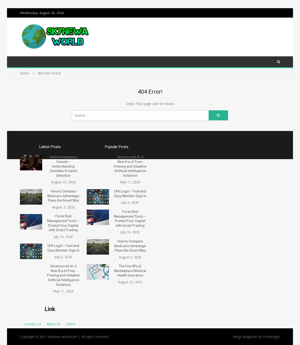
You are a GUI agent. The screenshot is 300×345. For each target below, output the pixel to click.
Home (70, 324)
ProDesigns (271, 336)
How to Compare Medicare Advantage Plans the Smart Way (63, 195)
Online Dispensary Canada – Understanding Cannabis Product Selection (63, 166)
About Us (54, 324)
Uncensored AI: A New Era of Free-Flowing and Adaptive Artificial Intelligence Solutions (63, 275)
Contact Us (32, 324)
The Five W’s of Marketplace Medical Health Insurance (130, 270)
